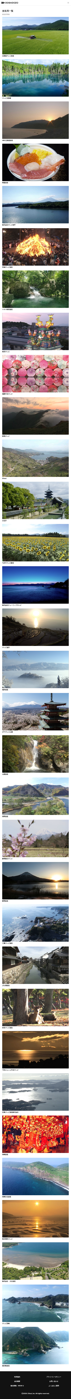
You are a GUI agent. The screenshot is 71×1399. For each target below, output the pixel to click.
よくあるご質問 (54, 1386)
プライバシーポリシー (53, 1377)
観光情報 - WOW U (17, 1386)
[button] (68, 2)
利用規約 (17, 1377)
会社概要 (17, 1381)
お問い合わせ (53, 1381)
